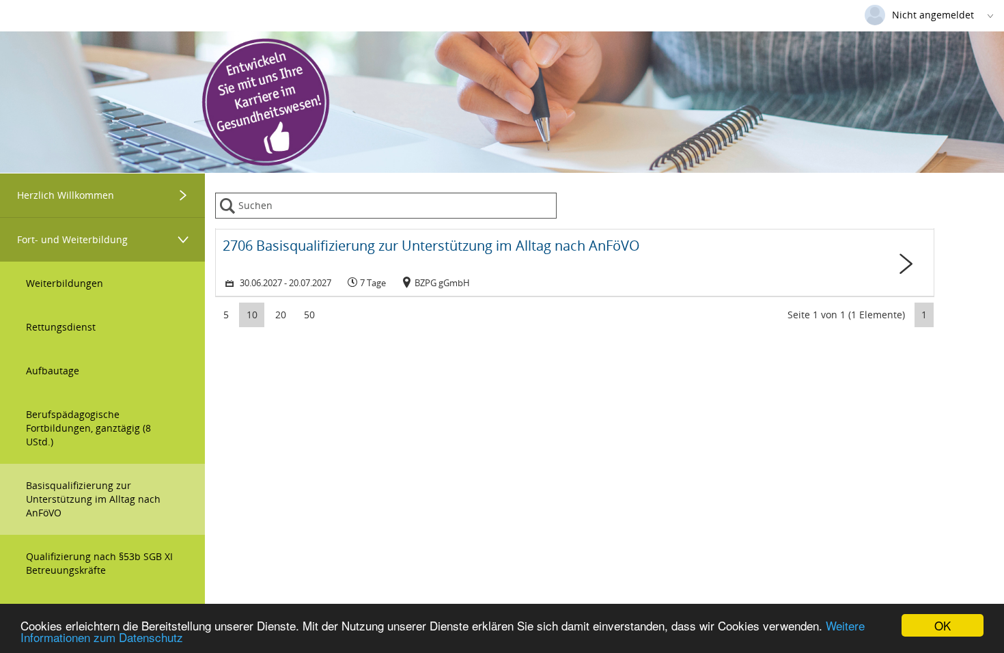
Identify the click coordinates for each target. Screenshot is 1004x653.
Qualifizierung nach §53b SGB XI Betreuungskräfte (99, 563)
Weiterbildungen (64, 283)
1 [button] (924, 314)
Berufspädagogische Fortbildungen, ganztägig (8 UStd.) (88, 428)
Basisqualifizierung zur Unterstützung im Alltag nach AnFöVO (93, 499)
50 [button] (309, 314)
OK (942, 625)
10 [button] (252, 314)
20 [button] (280, 314)
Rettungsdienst (61, 326)
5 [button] (226, 314)
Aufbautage (52, 370)
